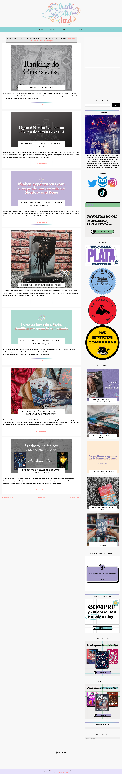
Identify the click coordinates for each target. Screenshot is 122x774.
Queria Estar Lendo (56, 771)
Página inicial (41, 497)
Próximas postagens (75, 497)
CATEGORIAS (62, 29)
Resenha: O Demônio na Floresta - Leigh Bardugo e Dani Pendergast (42, 412)
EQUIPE (71, 29)
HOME (42, 29)
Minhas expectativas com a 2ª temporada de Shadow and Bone (42, 203)
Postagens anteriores (7, 497)
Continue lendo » (41, 105)
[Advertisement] (102, 52)
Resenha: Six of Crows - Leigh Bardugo (41, 285)
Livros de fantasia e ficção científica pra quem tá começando (41, 342)
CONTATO (80, 29)
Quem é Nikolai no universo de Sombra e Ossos (42, 145)
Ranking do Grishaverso (41, 88)
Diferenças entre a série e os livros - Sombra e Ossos (42, 471)
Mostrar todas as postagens (43, 41)
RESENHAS (51, 29)
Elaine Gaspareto (64, 772)
